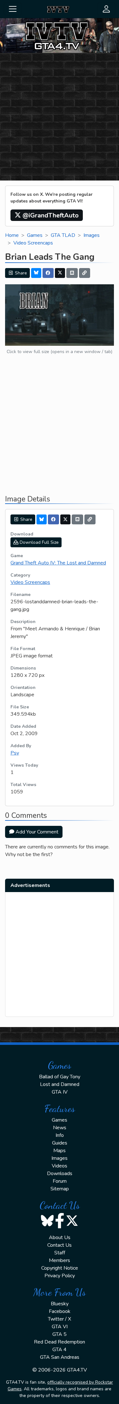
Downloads (59, 1173)
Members (59, 1260)
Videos (59, 1165)
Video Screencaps (33, 242)
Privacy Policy (59, 1275)
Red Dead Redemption (59, 1341)
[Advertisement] (59, 117)
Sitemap (59, 1188)
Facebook (59, 1311)
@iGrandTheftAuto (50, 215)
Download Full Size (38, 542)
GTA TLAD (63, 235)
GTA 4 (59, 1349)
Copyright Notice (59, 1268)
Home (12, 235)
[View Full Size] (59, 314)
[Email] (72, 273)
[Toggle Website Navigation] (13, 9)
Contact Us (59, 1245)
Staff (59, 1252)
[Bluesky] (36, 273)
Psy (14, 752)
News (59, 1127)
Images (91, 235)
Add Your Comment (36, 831)
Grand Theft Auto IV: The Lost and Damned (58, 562)
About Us (59, 1237)
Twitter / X (59, 1318)
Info (60, 1135)
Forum (60, 1181)
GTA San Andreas (59, 1357)
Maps (59, 1150)
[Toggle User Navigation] (106, 9)
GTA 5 (59, 1334)
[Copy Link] (84, 273)
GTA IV (60, 1092)
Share (20, 273)
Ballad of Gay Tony (59, 1076)
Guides (59, 1142)
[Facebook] (48, 273)
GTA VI (60, 1326)
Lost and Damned (59, 1084)
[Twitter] (60, 273)
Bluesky (60, 1303)
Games (35, 235)
